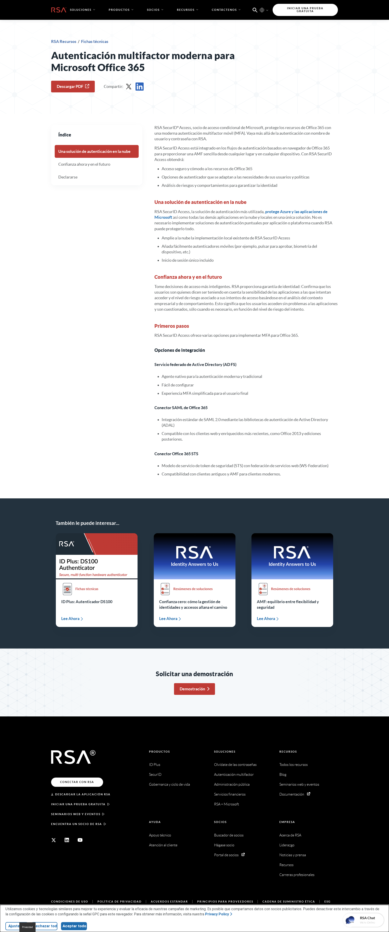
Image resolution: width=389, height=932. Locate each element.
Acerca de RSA (290, 835)
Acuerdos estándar (169, 901)
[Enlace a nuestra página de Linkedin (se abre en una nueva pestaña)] (66, 840)
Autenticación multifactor (234, 774)
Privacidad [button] (27, 927)
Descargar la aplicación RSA (83, 794)
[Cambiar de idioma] (262, 10)
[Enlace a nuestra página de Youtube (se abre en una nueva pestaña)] (80, 840)
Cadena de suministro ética (288, 901)
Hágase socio (224, 845)
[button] (255, 10)
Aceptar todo (74, 926)
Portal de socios (226, 855)
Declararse (67, 177)
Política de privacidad (119, 901)
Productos (159, 751)
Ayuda (155, 822)
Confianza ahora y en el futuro (84, 164)
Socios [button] (153, 9)
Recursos (288, 751)
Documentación (291, 794)
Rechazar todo (45, 926)
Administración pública (232, 784)
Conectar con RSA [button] (77, 781)
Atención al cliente (163, 845)
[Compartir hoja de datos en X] (128, 86)
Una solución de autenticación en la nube (94, 151)
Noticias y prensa (292, 855)
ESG (327, 901)
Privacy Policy (217, 914)
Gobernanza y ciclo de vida (169, 784)
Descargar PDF (70, 86)
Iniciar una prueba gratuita (78, 804)
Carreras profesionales (296, 875)
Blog (282, 774)
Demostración (192, 689)
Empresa (287, 822)
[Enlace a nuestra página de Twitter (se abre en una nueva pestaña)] (53, 840)
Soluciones (224, 751)
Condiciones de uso (69, 901)
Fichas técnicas (94, 41)
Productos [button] (119, 9)
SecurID (155, 774)
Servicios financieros (230, 794)
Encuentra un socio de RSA (76, 824)
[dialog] (194, 918)
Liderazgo (286, 845)
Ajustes (15, 926)
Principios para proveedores (225, 901)
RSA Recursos (64, 41)
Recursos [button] (185, 9)
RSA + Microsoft (226, 804)
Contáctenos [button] (224, 9)
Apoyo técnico (160, 835)
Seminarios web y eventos (75, 814)
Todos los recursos (293, 765)
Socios (220, 822)
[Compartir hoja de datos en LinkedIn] (139, 86)
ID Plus (154, 765)
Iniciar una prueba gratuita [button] (305, 10)
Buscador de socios (229, 835)
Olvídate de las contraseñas (235, 765)
